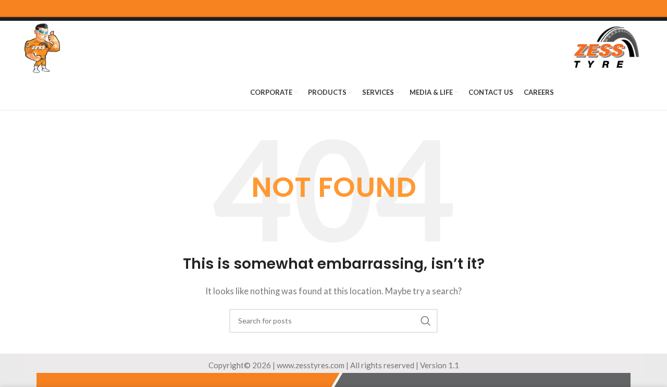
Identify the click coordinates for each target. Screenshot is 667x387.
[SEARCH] (426, 321)
